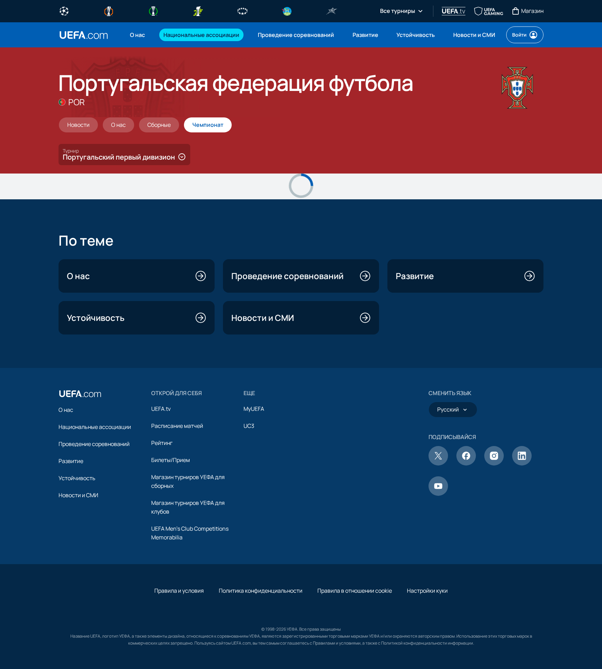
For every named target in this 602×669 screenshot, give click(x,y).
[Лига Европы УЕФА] (108, 10)
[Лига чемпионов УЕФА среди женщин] (242, 10)
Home (84, 35)
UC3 (249, 426)
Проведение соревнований (94, 444)
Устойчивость (77, 478)
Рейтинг (161, 443)
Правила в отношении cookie (354, 590)
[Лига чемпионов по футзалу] (331, 10)
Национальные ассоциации (95, 427)
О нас (66, 410)
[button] (124, 154)
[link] (137, 34)
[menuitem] (137, 34)
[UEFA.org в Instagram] (494, 463)
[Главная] (80, 393)
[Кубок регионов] (287, 10)
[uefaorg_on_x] (438, 463)
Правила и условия (179, 590)
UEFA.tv (161, 409)
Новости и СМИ (78, 495)
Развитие (71, 461)
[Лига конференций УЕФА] (153, 10)
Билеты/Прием (170, 460)
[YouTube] (438, 494)
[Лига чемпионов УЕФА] (64, 10)
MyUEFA (254, 409)
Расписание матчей (177, 426)
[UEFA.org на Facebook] (466, 463)
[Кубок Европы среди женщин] (197, 10)
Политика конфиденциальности (260, 590)
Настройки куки (427, 590)
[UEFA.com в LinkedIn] (522, 463)
